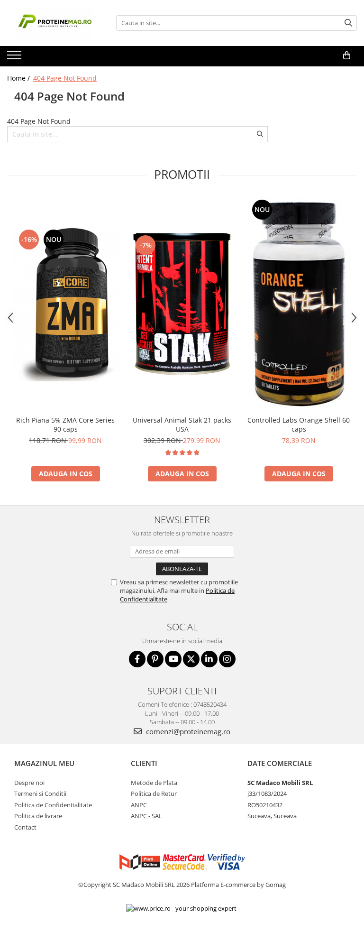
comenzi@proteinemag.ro (187, 731)
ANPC (139, 805)
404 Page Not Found (65, 78)
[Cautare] (348, 23)
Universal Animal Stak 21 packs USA (182, 424)
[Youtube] (173, 659)
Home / (19, 78)
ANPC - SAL (146, 816)
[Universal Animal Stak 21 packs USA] (182, 304)
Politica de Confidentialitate (53, 805)
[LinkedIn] (209, 659)
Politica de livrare (38, 816)
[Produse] (15, 58)
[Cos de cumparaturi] (347, 55)
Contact (25, 827)
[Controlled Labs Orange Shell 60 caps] (298, 304)
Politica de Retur (154, 793)
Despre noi (29, 782)
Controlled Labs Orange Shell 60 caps (298, 424)
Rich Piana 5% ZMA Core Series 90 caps (65, 424)
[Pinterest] (155, 659)
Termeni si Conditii (40, 793)
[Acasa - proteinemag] (54, 23)
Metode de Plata (154, 782)
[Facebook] (137, 659)
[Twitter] (191, 659)
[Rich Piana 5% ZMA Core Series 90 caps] (65, 304)
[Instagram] (227, 659)
